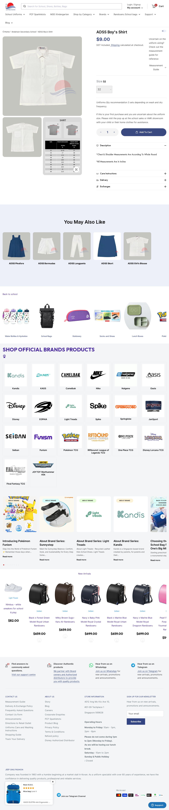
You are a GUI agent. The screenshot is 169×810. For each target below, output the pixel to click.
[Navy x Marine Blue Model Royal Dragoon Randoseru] (142, 594)
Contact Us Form (13, 714)
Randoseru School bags (125, 14)
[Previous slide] (6, 516)
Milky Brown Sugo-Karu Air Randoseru (65, 619)
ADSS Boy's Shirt (45, 32)
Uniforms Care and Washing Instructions (19, 729)
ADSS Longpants (77, 263)
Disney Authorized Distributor (60, 740)
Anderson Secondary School (24, 32)
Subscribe (136, 721)
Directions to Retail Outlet (18, 723)
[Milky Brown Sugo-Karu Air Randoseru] (65, 594)
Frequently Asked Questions (19, 710)
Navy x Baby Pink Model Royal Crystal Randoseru (91, 621)
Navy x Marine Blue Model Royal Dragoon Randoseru (143, 621)
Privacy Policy (52, 727)
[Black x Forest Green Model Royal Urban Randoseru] (39, 594)
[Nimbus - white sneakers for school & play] (13, 588)
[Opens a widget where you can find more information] (157, 805)
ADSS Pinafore (16, 263)
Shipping (115, 45)
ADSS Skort (107, 263)
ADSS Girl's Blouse (137, 263)
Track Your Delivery (15, 739)
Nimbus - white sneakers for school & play (13, 608)
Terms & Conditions (54, 731)
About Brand (13, 500)
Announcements (13, 719)
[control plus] (115, 132)
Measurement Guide (15, 701)
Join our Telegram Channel (73, 796)
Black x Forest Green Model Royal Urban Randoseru (39, 621)
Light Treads (13, 598)
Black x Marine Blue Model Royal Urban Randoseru (117, 621)
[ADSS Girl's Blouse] (137, 246)
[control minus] (100, 132)
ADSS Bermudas (46, 263)
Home (7, 32)
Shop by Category (82, 14)
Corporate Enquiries (55, 714)
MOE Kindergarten (59, 14)
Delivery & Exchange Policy (19, 706)
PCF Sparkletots (37, 14)
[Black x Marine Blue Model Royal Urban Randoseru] (117, 594)
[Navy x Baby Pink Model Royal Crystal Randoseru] (91, 594)
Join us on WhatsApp (106, 671)
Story (47, 701)
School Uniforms (13, 14)
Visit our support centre (24, 674)
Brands (102, 14)
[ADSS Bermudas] (46, 246)
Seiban (39, 611)
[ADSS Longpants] (77, 246)
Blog (7, 22)
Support (149, 14)
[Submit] (24, 6)
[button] (3, 564)
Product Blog (51, 723)
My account (134, 7)
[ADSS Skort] (107, 246)
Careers (49, 710)
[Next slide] (162, 516)
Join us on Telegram (147, 671)
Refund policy (52, 736)
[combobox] (71, 6)
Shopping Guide (13, 734)
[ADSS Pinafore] (16, 246)
